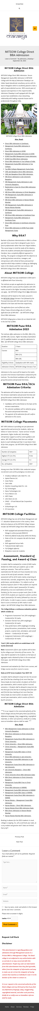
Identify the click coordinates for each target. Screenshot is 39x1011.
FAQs (32, 1007)
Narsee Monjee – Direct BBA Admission (18, 805)
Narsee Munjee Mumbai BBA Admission (18, 816)
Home (7, 1007)
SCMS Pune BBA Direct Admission (16, 159)
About (12, 1007)
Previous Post (19, 837)
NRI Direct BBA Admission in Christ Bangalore (20, 192)
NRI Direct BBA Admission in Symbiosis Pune (20, 215)
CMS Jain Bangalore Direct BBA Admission (19, 172)
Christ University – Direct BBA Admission (19, 744)
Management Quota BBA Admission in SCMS (19, 154)
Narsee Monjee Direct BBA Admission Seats (19, 808)
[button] (19, 8)
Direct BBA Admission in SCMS (15, 151)
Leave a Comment (10, 59)
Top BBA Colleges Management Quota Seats (19, 169)
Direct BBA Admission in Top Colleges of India (20, 161)
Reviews (26, 1007)
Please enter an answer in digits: (12, 914)
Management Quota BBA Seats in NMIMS (19, 793)
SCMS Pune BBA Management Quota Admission (21, 156)
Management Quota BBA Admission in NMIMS (20, 790)
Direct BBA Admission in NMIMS (16, 788)
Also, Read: (19, 139)
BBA (28, 292)
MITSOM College (9, 299)
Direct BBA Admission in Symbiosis (17, 144)
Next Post (19, 842)
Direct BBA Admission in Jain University (18, 757)
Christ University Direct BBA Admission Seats (20, 775)
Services (19, 1007)
